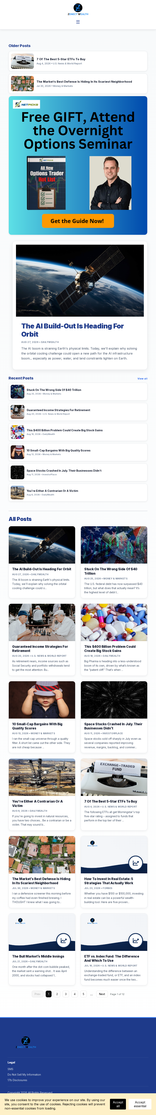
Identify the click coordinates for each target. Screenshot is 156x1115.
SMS (10, 1069)
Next (102, 994)
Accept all (118, 1104)
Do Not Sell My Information (24, 1074)
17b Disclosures (17, 1080)
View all (142, 378)
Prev (38, 994)
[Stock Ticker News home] (78, 9)
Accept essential (140, 1104)
